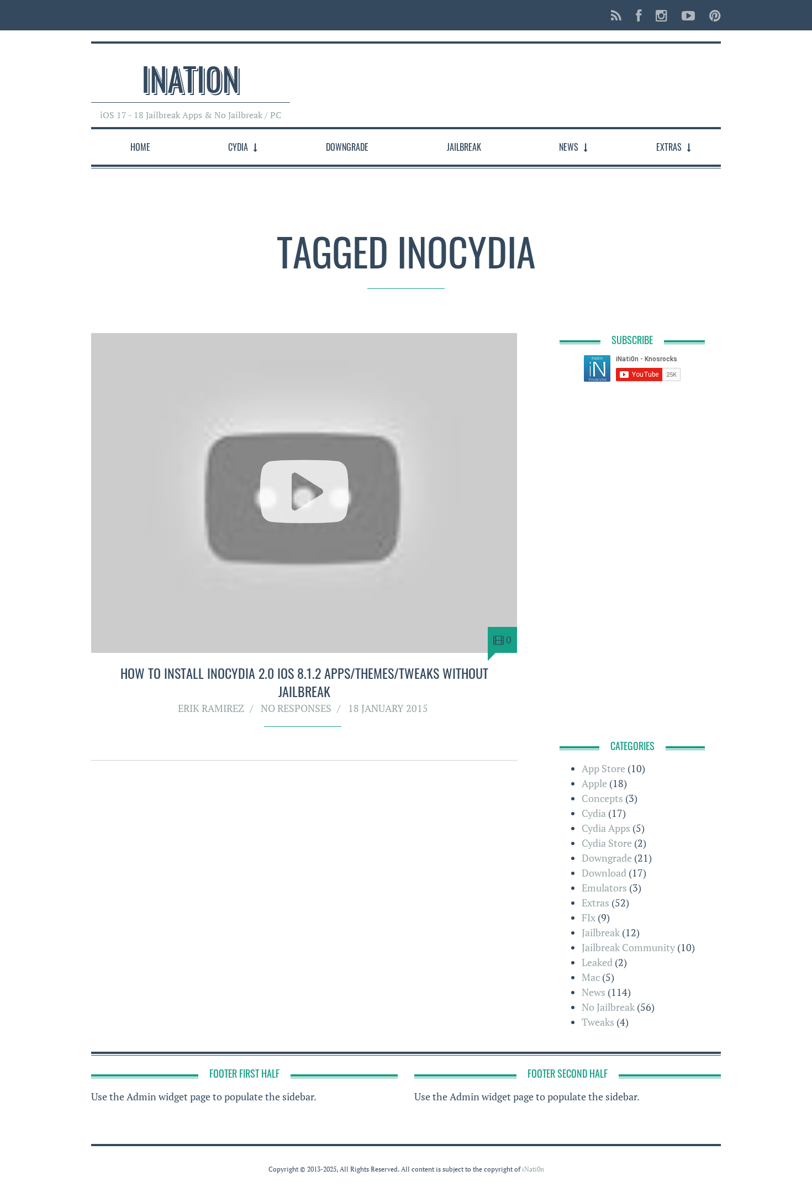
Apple (594, 783)
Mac (591, 977)
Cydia (238, 147)
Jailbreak (464, 147)
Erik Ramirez (211, 708)
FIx (588, 917)
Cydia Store (607, 843)
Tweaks (598, 1022)
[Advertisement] (520, 79)
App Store (603, 768)
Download (604, 872)
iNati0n (190, 77)
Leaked (597, 962)
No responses (296, 708)
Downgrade (347, 147)
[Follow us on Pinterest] (712, 15)
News (568, 147)
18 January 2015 (388, 708)
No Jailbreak (608, 1007)
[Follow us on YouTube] (688, 15)
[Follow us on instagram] (661, 15)
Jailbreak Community (628, 947)
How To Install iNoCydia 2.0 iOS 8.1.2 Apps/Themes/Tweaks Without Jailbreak (304, 682)
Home (140, 147)
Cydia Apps (606, 828)
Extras (669, 147)
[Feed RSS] (616, 15)
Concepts (602, 798)
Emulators (604, 887)
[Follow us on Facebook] (638, 15)
